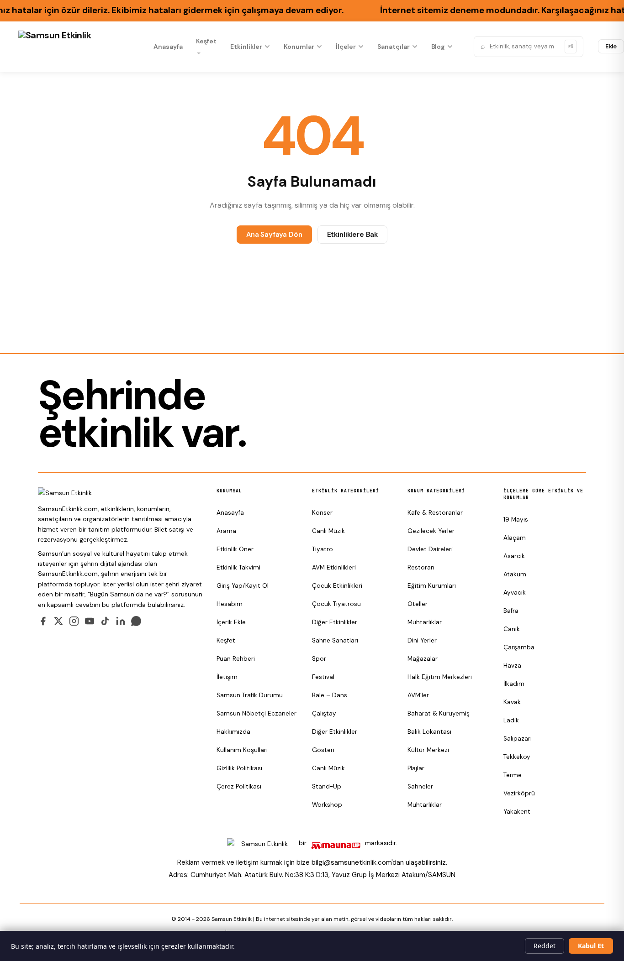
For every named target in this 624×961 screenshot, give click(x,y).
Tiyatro (322, 549)
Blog (438, 46)
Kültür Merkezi (428, 750)
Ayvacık (514, 592)
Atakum (514, 574)
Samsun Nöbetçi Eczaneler (256, 713)
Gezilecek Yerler (431, 531)
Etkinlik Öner (235, 549)
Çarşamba (518, 647)
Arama (226, 531)
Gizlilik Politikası (239, 768)
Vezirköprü (519, 793)
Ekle (611, 46)
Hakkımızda (233, 732)
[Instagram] (74, 621)
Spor (319, 659)
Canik (511, 629)
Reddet (544, 945)
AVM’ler (418, 695)
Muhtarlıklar (424, 622)
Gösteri (323, 750)
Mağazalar (422, 659)
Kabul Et (591, 945)
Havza (512, 665)
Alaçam (514, 538)
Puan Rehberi (236, 659)
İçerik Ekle (231, 622)
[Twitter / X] (58, 621)
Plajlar (415, 768)
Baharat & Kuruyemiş (438, 713)
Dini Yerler (422, 640)
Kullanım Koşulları (242, 750)
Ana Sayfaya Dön (274, 234)
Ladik (511, 720)
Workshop (327, 805)
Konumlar (299, 46)
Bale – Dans (329, 695)
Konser (322, 513)
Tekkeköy (516, 757)
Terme (512, 775)
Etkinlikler (246, 46)
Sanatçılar (393, 46)
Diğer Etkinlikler (334, 622)
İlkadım (513, 684)
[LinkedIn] (121, 621)
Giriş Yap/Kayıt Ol (243, 586)
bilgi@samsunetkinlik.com (351, 862)
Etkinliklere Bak (352, 234)
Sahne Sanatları (335, 640)
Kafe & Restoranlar (435, 513)
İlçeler (346, 46)
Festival (323, 677)
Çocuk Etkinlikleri (337, 586)
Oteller (417, 604)
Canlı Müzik (328, 531)
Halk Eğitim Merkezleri (439, 677)
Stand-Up (326, 786)
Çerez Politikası (239, 786)
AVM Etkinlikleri (334, 567)
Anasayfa (167, 46)
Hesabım (230, 604)
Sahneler (420, 786)
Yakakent (516, 811)
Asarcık (514, 556)
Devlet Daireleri (430, 549)
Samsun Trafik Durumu (250, 695)
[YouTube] (90, 621)
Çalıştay (324, 713)
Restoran (420, 567)
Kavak (512, 702)
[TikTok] (105, 621)
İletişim (227, 677)
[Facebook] (43, 621)
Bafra (510, 611)
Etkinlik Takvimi (238, 567)
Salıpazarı (517, 738)
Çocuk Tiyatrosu (336, 604)
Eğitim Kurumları (431, 586)
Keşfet (206, 41)
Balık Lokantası (429, 732)
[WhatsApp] (136, 621)
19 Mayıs (515, 519)
